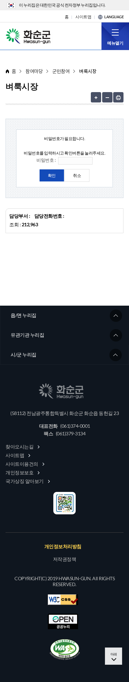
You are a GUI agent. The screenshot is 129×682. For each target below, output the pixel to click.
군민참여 (60, 71)
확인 (52, 175)
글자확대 (96, 97)
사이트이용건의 (22, 464)
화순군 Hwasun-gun (29, 35)
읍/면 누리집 (23, 315)
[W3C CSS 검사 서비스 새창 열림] (63, 599)
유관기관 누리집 (27, 335)
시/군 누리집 (23, 354)
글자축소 (107, 97)
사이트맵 (83, 16)
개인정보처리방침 (63, 546)
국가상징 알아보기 (25, 481)
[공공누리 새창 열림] (63, 621)
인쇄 (118, 97)
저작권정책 (64, 559)
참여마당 (34, 71)
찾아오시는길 (19, 446)
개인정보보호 (19, 472)
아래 (113, 654)
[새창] (65, 649)
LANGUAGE (113, 17)
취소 (77, 175)
